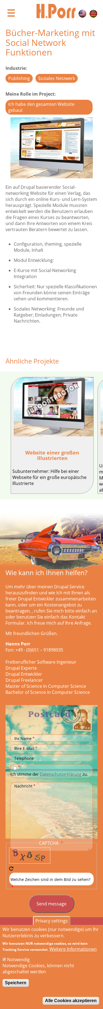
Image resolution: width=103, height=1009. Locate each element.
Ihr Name (23, 738)
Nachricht (23, 786)
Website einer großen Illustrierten (52, 455)
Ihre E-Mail (24, 748)
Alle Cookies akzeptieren (71, 1000)
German (93, 14)
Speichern (15, 982)
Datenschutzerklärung (60, 774)
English (82, 14)
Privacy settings (51, 921)
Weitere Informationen (73, 949)
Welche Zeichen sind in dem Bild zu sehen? (50, 879)
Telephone (24, 758)
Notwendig (18, 960)
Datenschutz (20, 767)
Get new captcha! (11, 868)
